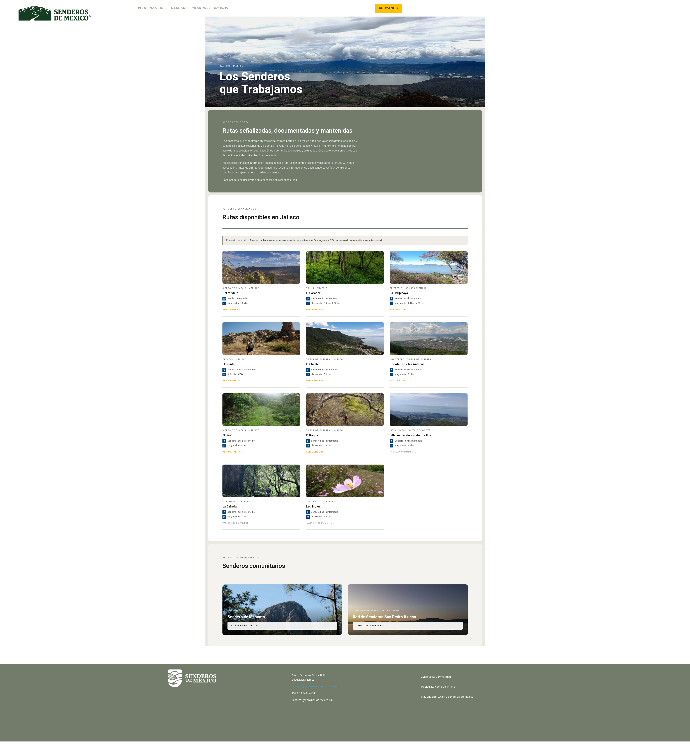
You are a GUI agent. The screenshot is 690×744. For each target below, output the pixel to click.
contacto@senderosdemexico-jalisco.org (315, 686)
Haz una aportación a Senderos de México (447, 696)
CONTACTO (221, 8)
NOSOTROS (157, 8)
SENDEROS (178, 8)
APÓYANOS (388, 8)
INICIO (142, 8)
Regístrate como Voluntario (438, 686)
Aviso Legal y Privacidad (436, 676)
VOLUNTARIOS (201, 8)
